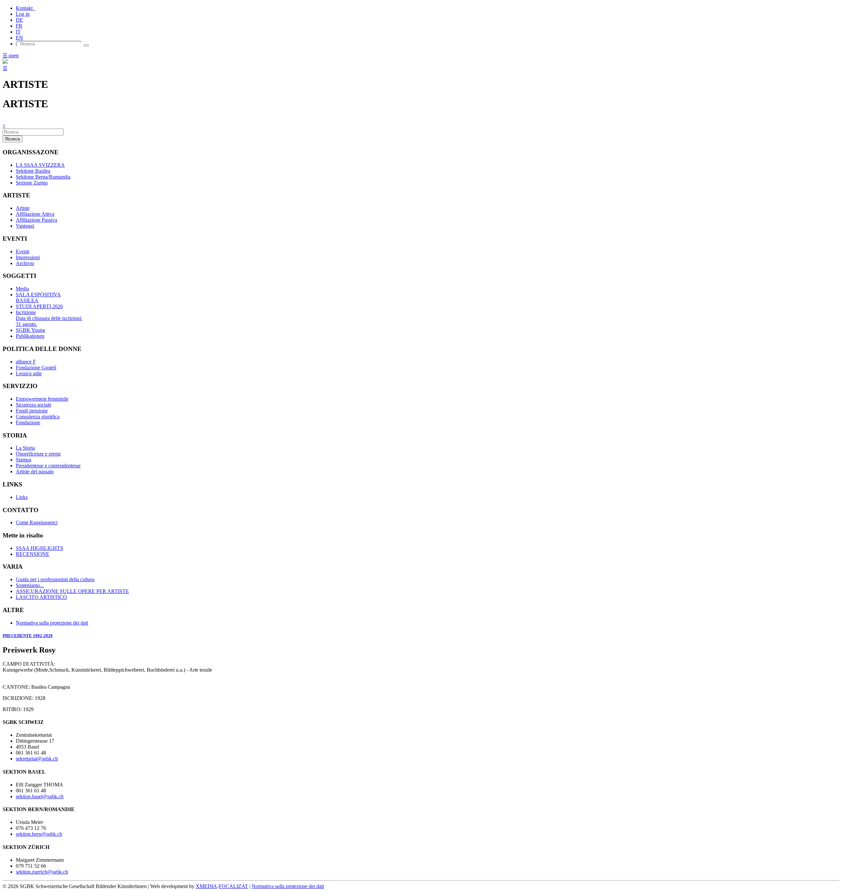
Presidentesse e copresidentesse (48, 465)
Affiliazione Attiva (35, 214)
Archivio (25, 263)
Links (22, 497)
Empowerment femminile (42, 399)
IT (18, 32)
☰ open (11, 55)
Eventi (22, 251)
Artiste (23, 208)
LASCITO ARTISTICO (41, 597)
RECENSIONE (32, 554)
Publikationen (30, 336)
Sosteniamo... (30, 585)
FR (19, 26)
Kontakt (25, 8)
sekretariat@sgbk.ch (37, 758)
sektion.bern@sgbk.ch (39, 834)
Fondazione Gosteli (36, 367)
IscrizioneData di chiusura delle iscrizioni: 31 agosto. (49, 318)
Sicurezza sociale (33, 405)
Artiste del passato (35, 471)
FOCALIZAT (233, 886)
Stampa (23, 459)
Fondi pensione (32, 410)
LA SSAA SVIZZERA (40, 165)
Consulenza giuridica (38, 416)
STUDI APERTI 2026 (39, 306)
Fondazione (28, 422)
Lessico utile (29, 373)
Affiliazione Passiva (36, 220)
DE (19, 20)
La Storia (25, 448)
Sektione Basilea (33, 171)
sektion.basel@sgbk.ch (39, 796)
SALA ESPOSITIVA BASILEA (38, 297)
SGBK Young (30, 330)
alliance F (26, 361)
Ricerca (12, 138)
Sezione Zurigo (32, 183)
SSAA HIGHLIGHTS (39, 548)
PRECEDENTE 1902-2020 (28, 635)
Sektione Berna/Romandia (43, 177)
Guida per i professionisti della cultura (55, 579)
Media (22, 288)
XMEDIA (206, 886)
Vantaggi (25, 226)
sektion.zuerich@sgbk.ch (42, 872)
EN (19, 37)
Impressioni (28, 257)
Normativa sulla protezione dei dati (52, 623)
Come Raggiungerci (37, 522)
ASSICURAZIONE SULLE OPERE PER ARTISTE (72, 591)
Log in (23, 14)
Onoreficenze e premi (38, 454)
